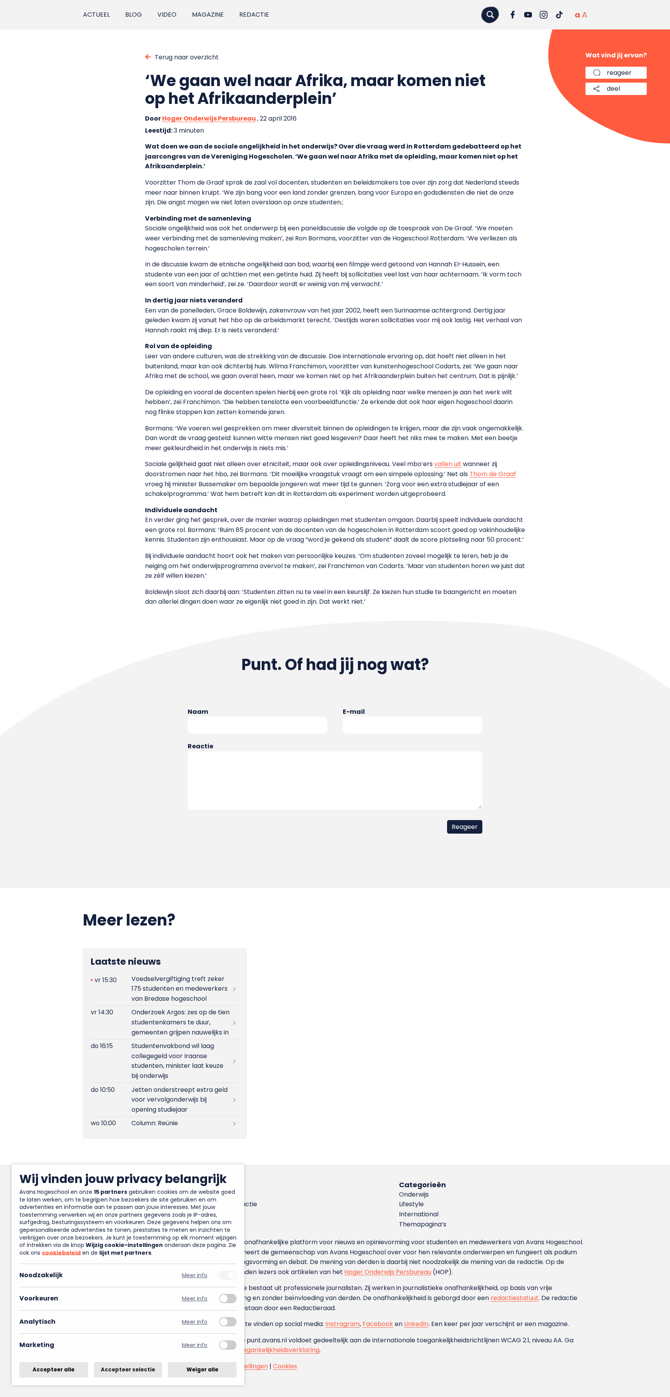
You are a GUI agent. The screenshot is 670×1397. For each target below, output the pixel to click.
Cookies (285, 1366)
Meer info (194, 1275)
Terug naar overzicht (187, 57)
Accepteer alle (53, 1369)
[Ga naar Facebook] (512, 14)
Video (166, 14)
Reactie (200, 746)
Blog (133, 14)
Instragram (342, 1323)
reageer (619, 72)
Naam (198, 711)
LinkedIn (416, 1323)
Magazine (208, 14)
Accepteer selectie (128, 1369)
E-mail (354, 711)
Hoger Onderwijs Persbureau (209, 118)
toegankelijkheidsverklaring (277, 1349)
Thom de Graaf (493, 474)
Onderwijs (414, 1194)
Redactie (254, 14)
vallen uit (447, 463)
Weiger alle (202, 1369)
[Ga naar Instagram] (543, 14)
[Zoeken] (490, 14)
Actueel (96, 14)
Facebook (378, 1323)
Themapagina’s (422, 1224)
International (419, 1214)
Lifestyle (411, 1204)
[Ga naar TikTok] (559, 14)
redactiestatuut (514, 1297)
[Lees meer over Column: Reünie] (164, 1123)
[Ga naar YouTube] (528, 14)
